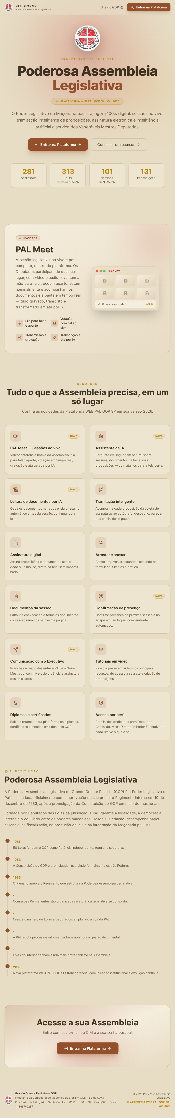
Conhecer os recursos (116, 144)
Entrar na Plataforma (151, 7)
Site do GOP (110, 7)
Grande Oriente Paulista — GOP (36, 1093)
